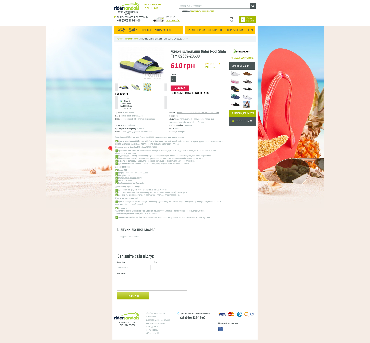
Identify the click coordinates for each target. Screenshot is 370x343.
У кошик (180, 88)
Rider (136, 39)
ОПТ (222, 30)
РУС (231, 21)
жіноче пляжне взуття (204, 11)
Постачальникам (234, 30)
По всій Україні (173, 20)
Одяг (169, 30)
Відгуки (211, 67)
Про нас (249, 30)
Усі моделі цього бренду (242, 58)
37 (173, 79)
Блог (156, 8)
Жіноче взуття (121, 30)
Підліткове (146, 30)
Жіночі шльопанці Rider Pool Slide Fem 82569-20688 (198, 112)
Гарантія (148, 8)
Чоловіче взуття (132, 30)
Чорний (126, 98)
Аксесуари (160, 30)
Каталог (128, 39)
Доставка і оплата (152, 4)
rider (193, 11)
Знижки (201, 30)
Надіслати (133, 296)
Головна (119, 39)
